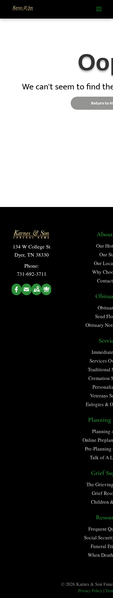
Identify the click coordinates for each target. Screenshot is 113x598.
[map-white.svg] (36, 293)
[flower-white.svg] (46, 293)
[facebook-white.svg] (16, 293)
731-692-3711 (31, 273)
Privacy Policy (90, 590)
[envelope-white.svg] (26, 293)
